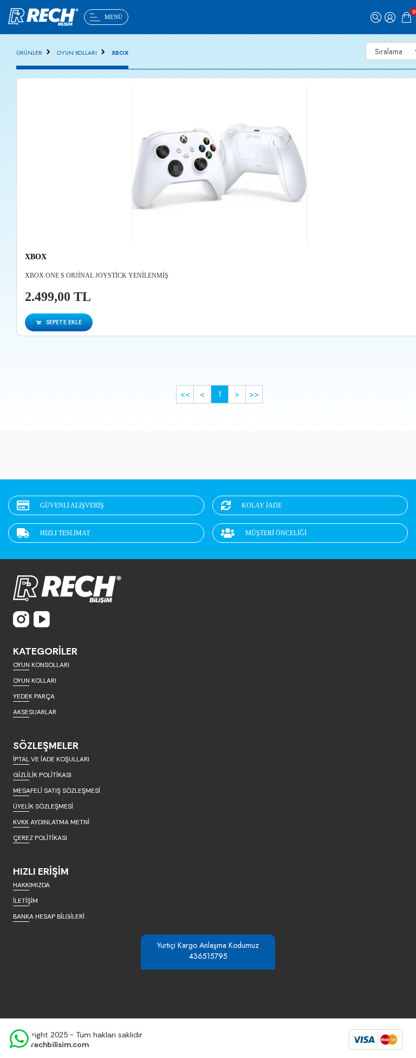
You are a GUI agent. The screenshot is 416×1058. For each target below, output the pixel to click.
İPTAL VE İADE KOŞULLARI (51, 759)
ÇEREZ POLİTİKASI (40, 837)
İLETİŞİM (25, 900)
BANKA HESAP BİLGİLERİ (48, 916)
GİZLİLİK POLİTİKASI (42, 775)
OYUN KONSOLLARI (41, 665)
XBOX (120, 52)
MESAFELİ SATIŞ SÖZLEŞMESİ (56, 790)
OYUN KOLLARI (77, 52)
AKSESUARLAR (34, 712)
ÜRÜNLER (29, 52)
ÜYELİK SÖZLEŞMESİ (43, 806)
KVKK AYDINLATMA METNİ (51, 822)
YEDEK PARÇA (34, 696)
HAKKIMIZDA (31, 885)
